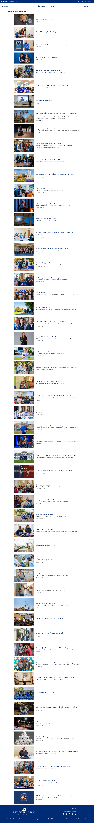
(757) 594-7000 (72, 808)
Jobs (7, 818)
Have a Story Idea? (88, 1)
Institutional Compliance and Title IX (72, 818)
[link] (63, 814)
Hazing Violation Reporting (29, 818)
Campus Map (38, 818)
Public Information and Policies (16, 818)
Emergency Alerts (84, 818)
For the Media (80, 1)
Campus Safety (46, 818)
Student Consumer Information (57, 818)
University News (46, 6)
